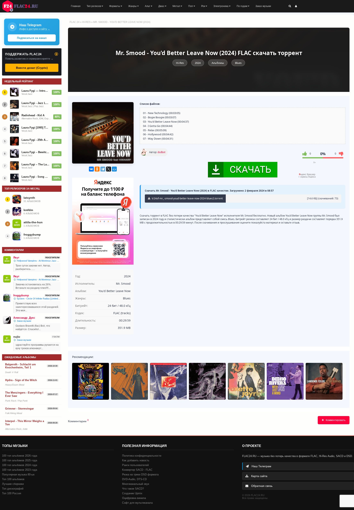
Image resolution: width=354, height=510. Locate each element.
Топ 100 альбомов (13, 479)
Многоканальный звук (135, 483)
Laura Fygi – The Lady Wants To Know (35, 164)
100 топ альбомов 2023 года (19, 469)
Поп (191, 6)
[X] (108, 169)
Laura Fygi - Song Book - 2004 (35, 176)
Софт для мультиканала (137, 502)
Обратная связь (261, 485)
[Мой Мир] (114, 169)
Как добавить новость (135, 460)
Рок (203, 6)
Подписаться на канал (32, 37)
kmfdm (28, 210)
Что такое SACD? (133, 488)
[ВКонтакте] (91, 169)
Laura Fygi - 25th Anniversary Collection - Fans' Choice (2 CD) (35, 139)
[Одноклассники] (97, 169)
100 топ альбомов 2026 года (19, 455)
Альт (148, 6)
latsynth (29, 197)
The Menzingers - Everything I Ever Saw (24, 394)
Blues (238, 63)
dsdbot (161, 152)
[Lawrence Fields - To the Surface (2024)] (324, 381)
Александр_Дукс (24, 317)
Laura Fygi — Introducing (35, 90)
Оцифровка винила (134, 498)
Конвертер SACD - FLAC (137, 469)
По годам (242, 6)
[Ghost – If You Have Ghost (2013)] (129, 381)
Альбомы (218, 63)
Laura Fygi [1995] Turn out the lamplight (35, 127)
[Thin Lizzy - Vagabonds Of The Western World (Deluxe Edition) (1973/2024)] (90, 381)
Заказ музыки (263, 6)
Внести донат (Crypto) (32, 67)
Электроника (221, 6)
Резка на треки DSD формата (140, 474)
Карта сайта (258, 476)
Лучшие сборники (13, 483)
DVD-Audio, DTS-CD (134, 479)
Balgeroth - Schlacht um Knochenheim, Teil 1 (20, 366)
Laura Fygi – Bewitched (35, 152)
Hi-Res (86, 22)
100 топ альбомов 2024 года (19, 465)
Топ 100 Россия (11, 493)
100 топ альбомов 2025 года (19, 460)
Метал (176, 6)
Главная (76, 6)
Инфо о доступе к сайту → (34, 29)
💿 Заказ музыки (22, 321)
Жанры (132, 6)
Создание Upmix (132, 493)
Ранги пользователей (135, 465)
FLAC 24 (22, 6)
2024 (198, 63)
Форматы (115, 6)
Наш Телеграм (261, 466)
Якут (16, 257)
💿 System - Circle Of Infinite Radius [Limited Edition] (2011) (36, 298)
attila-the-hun (33, 222)
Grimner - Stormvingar (19, 408)
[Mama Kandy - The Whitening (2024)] (207, 381)
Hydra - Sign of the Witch (21, 380)
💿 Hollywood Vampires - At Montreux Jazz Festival (36, 261)
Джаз (161, 6)
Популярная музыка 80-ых (18, 474)
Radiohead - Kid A (33, 115)
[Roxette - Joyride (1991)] (246, 381)
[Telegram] (102, 169)
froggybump (32, 234)
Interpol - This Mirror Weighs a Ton (24, 423)
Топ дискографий (12, 488)
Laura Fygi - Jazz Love (35, 103)
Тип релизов (94, 6)
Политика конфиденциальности (141, 455)
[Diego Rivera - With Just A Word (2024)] (285, 381)
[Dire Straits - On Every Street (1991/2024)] (168, 381)
